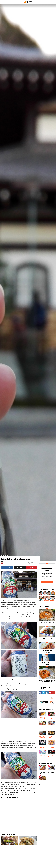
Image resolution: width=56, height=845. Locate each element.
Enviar (47, 582)
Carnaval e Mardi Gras (51, 746)
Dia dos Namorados (51, 756)
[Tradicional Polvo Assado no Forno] (42, 778)
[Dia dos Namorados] (51, 752)
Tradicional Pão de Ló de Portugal (47, 623)
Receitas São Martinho (42, 737)
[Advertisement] (19, 729)
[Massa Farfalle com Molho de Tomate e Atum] (47, 672)
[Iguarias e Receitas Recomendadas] (42, 714)
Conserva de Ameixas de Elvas (47, 639)
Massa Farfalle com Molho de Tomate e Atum (47, 680)
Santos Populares (51, 737)
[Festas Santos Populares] (51, 733)
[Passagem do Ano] (51, 723)
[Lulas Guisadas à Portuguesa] (47, 645)
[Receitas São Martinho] (42, 733)
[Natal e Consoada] (51, 714)
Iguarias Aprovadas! (42, 717)
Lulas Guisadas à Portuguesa (47, 651)
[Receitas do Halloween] (42, 742)
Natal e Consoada (51, 717)
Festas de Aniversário (42, 756)
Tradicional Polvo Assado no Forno (42, 783)
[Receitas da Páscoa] (42, 723)
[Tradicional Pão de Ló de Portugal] (47, 615)
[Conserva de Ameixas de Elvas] (47, 631)
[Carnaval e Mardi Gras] (51, 742)
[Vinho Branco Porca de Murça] (47, 657)
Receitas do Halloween (43, 746)
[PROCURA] (54, 2)
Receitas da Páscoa (42, 727)
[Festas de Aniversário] (42, 752)
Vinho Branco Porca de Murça (47, 663)
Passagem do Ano (51, 727)
